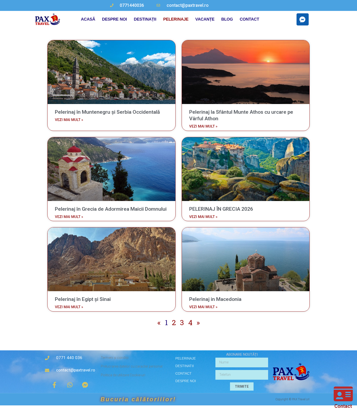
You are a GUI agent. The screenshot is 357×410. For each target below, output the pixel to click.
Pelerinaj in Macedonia (215, 299)
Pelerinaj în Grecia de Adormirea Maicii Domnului (111, 209)
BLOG (227, 19)
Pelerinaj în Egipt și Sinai (83, 299)
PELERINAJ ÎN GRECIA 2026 (221, 209)
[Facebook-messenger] (303, 19)
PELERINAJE (175, 19)
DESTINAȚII (145, 19)
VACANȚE (204, 19)
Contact (343, 406)
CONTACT (249, 19)
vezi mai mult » (69, 120)
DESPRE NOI (114, 19)
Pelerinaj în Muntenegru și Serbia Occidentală (107, 112)
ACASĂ (88, 19)
